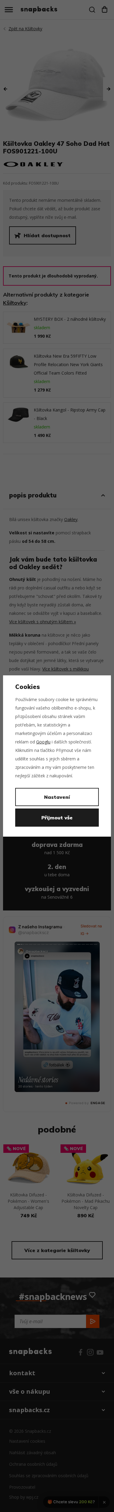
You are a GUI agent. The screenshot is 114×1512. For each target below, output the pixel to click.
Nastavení (57, 797)
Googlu (43, 742)
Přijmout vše (57, 818)
